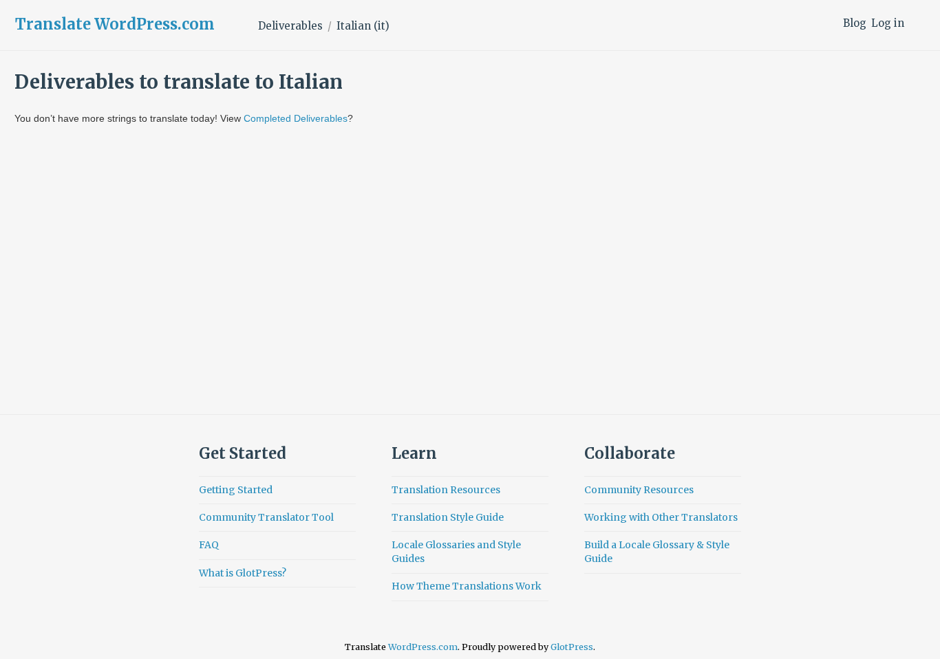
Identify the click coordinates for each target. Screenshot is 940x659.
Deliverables (290, 25)
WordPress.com (423, 647)
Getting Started (236, 490)
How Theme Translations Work (467, 586)
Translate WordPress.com (115, 24)
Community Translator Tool (266, 517)
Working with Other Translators (661, 517)
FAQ (209, 545)
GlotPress (572, 647)
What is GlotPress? (242, 573)
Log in (887, 23)
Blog (854, 23)
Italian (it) (363, 25)
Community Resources (639, 490)
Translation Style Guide (448, 517)
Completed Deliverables (296, 118)
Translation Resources (446, 490)
